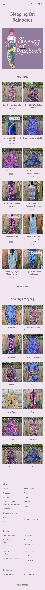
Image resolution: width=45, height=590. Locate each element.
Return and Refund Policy (10, 552)
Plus (25, 515)
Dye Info (6, 547)
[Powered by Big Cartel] (22, 585)
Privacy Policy (29, 551)
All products (22, 287)
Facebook (31, 574)
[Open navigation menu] (4, 4)
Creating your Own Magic (10, 541)
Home (5, 488)
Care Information (30, 535)
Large (26, 506)
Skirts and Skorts (10, 513)
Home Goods (29, 488)
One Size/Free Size (31, 519)
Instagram (10, 574)
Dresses (6, 509)
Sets (5, 522)
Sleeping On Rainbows (22, 17)
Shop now (22, 49)
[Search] (31, 4)
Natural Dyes (29, 540)
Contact (27, 555)
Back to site (28, 560)
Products (7, 493)
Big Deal (6, 497)
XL (25, 510)
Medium (27, 502)
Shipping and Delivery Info (11, 559)
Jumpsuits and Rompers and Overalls (12, 503)
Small (26, 497)
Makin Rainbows (9, 535)
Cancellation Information (29, 545)
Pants (5, 517)
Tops (26, 493)
